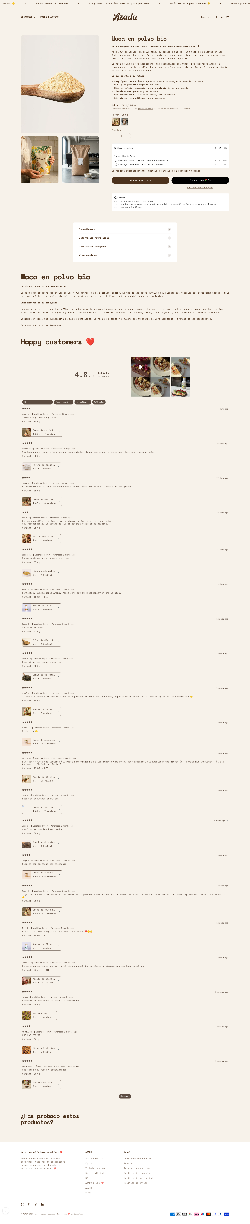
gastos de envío (145, 109)
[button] (141, 367)
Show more (125, 1096)
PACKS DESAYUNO (49, 17)
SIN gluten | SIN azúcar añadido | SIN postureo (100, 3)
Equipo (89, 1163)
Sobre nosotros (94, 1158)
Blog (88, 1192)
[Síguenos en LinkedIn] (42, 1204)
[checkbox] (99, 402)
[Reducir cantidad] (115, 136)
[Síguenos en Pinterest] (29, 1204)
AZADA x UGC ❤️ (94, 1183)
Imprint (128, 1163)
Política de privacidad (138, 1178)
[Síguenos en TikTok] (36, 1204)
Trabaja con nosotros (98, 1168)
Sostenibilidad (94, 1173)
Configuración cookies (137, 1158)
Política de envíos (135, 1183)
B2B (87, 1178)
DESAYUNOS (27, 17)
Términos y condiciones (138, 1168)
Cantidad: (117, 130)
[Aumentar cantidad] (127, 136)
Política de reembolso (137, 1173)
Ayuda (88, 1188)
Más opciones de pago (200, 187)
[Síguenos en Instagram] (22, 1204)
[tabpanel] (125, 750)
